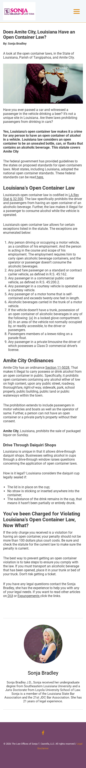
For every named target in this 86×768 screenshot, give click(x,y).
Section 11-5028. (57, 368)
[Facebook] (43, 732)
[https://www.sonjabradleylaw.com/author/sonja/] (43, 644)
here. (40, 177)
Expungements (29, 596)
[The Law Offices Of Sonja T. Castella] (19, 11)
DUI (10, 596)
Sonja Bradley (43, 673)
